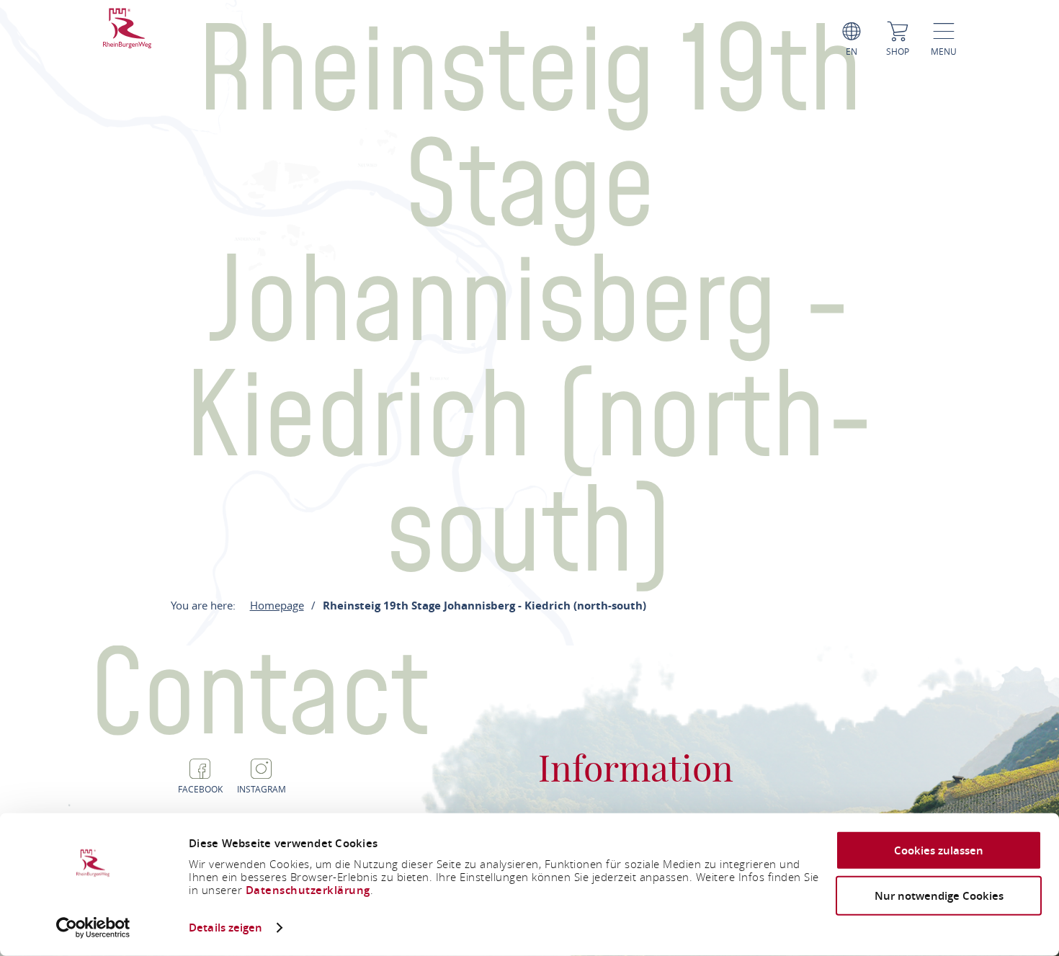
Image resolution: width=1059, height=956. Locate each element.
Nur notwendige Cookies (939, 895)
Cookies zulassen (938, 850)
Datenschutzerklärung (308, 890)
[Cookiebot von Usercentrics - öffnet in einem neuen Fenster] (93, 928)
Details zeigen (225, 927)
